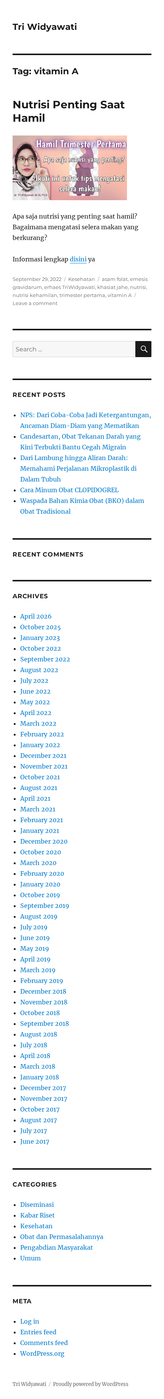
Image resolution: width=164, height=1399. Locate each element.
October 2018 (40, 1013)
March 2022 (38, 723)
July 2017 (33, 1131)
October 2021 (40, 777)
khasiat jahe (112, 287)
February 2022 (42, 734)
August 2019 (39, 916)
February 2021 (41, 820)
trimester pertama (82, 295)
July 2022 (34, 680)
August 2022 (39, 670)
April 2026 (36, 616)
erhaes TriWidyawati (69, 287)
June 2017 (34, 1141)
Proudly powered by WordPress (91, 1384)
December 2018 (43, 991)
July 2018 (33, 1045)
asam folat (115, 279)
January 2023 (40, 638)
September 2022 (45, 659)
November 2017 (43, 1098)
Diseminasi (37, 1204)
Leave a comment (35, 303)
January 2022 (40, 745)
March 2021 (37, 809)
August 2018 (38, 1034)
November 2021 (44, 766)
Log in (29, 1321)
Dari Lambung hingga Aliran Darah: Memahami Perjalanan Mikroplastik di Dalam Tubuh (78, 468)
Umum (30, 1258)
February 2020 (42, 873)
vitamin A (120, 295)
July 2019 (34, 927)
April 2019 (35, 959)
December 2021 (43, 755)
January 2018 (39, 1077)
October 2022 (40, 648)
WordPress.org (42, 1353)
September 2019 (44, 905)
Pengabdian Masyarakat (56, 1247)
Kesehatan (81, 279)
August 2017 (38, 1120)
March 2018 (37, 1066)
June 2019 (35, 938)
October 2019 (40, 895)
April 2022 (35, 713)
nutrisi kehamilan (35, 295)
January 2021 (39, 830)
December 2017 (43, 1088)
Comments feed (44, 1343)
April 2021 (35, 798)
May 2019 (34, 948)
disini (78, 259)
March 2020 (38, 863)
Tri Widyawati (45, 26)
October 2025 (40, 627)
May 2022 (35, 702)
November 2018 (44, 1002)
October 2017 (39, 1109)
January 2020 (40, 884)
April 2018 (35, 1055)
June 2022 (35, 691)
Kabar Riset (37, 1215)
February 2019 (41, 980)
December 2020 (44, 841)
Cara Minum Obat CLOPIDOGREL (69, 490)
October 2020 (40, 852)
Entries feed (38, 1332)
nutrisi (138, 287)
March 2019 (38, 970)
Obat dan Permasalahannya (61, 1237)
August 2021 (38, 788)
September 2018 (44, 1023)
